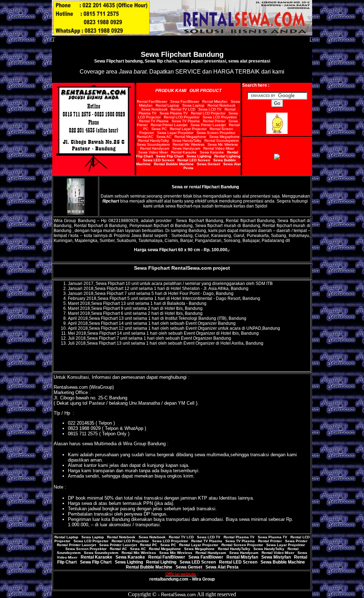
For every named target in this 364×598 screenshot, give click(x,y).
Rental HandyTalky (153, 140)
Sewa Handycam (186, 148)
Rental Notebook (221, 105)
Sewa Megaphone (224, 137)
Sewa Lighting (199, 156)
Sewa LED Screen (158, 160)
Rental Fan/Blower (152, 101)
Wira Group (203, 579)
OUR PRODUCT (205, 90)
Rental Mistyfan (215, 101)
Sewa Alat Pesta (222, 567)
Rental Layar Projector (188, 129)
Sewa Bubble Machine (283, 562)
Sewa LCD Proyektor (220, 117)
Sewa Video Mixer (153, 152)
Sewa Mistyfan (276, 557)
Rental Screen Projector (242, 545)
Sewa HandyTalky (186, 140)
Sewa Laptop (193, 105)
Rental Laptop (167, 105)
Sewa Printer (296, 541)
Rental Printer (214, 121)
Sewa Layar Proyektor (175, 133)
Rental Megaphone (189, 137)
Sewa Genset (208, 164)
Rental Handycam (154, 148)
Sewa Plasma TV (174, 113)
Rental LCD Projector (208, 113)
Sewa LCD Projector (91, 541)
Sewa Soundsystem (153, 144)
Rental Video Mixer (218, 148)
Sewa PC (159, 129)
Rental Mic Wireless (188, 144)
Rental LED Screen (193, 160)
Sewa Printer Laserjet (208, 125)
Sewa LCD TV (209, 109)
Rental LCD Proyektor (181, 117)
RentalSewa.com (191, 268)
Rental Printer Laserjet (169, 125)
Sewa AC (163, 137)
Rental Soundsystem (221, 140)
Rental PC (148, 545)
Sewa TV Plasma (186, 121)
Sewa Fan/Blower (184, 101)
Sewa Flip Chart (169, 156)
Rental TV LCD (183, 109)
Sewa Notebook (154, 109)
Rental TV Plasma (153, 121)
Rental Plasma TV (239, 537)
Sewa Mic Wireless (223, 144)
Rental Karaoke (184, 152)
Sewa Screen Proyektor (216, 133)
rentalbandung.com (168, 579)
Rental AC (145, 137)
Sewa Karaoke (212, 152)
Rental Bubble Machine (174, 164)
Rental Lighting (227, 156)
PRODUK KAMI (170, 90)
